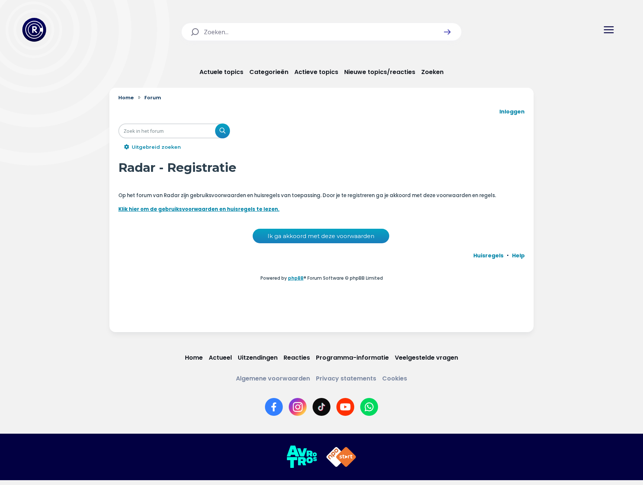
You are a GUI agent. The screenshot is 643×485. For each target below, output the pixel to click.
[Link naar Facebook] (274, 407)
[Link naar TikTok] (321, 407)
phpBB (296, 278)
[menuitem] (488, 255)
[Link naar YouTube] (345, 407)
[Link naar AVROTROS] (302, 457)
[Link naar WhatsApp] (369, 407)
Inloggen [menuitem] (512, 111)
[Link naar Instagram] (298, 407)
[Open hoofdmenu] (609, 30)
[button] (447, 32)
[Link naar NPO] (341, 457)
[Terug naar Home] (34, 30)
